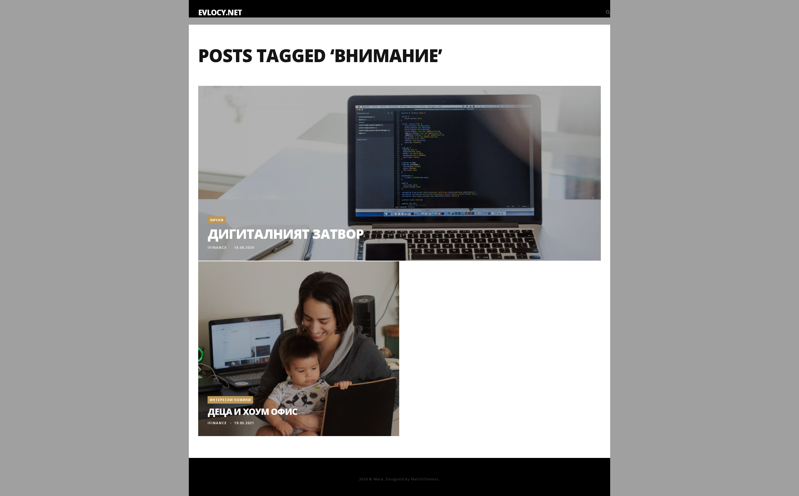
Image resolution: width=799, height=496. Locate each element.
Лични (216, 220)
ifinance (217, 247)
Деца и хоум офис (252, 411)
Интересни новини (230, 400)
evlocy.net (220, 12)
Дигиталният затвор (286, 234)
